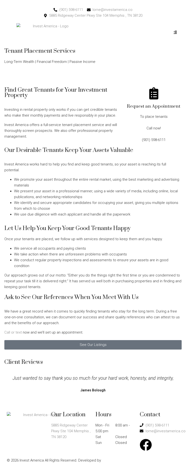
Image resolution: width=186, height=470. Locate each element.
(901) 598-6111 (16, 76)
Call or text (13, 332)
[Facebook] (146, 445)
